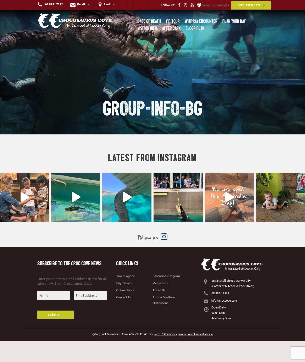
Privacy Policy (186, 334)
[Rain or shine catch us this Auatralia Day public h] (229, 197)
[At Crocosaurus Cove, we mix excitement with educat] (24, 197)
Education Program (166, 276)
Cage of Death (149, 21)
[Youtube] (193, 5)
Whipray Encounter (201, 21)
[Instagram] (187, 5)
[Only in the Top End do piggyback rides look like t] (75, 197)
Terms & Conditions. (165, 334)
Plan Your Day (234, 21)
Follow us (149, 237)
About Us (158, 290)
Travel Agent (125, 276)
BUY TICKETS (249, 5)
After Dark (171, 28)
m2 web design (204, 334)
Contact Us (124, 297)
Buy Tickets (124, 283)
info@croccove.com (224, 300)
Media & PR (160, 283)
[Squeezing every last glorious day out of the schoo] (280, 197)
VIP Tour (173, 21)
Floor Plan (195, 28)
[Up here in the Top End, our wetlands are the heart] (126, 197)
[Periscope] (199, 5)
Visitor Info (147, 28)
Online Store (125, 290)
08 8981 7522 (220, 293)
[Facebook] (180, 5)
